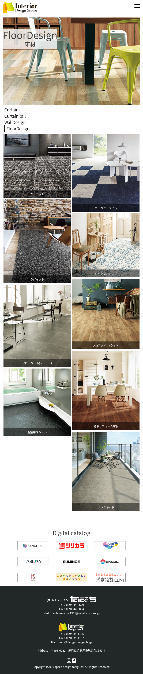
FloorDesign (17, 128)
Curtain (11, 110)
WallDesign (15, 122)
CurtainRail (15, 116)
